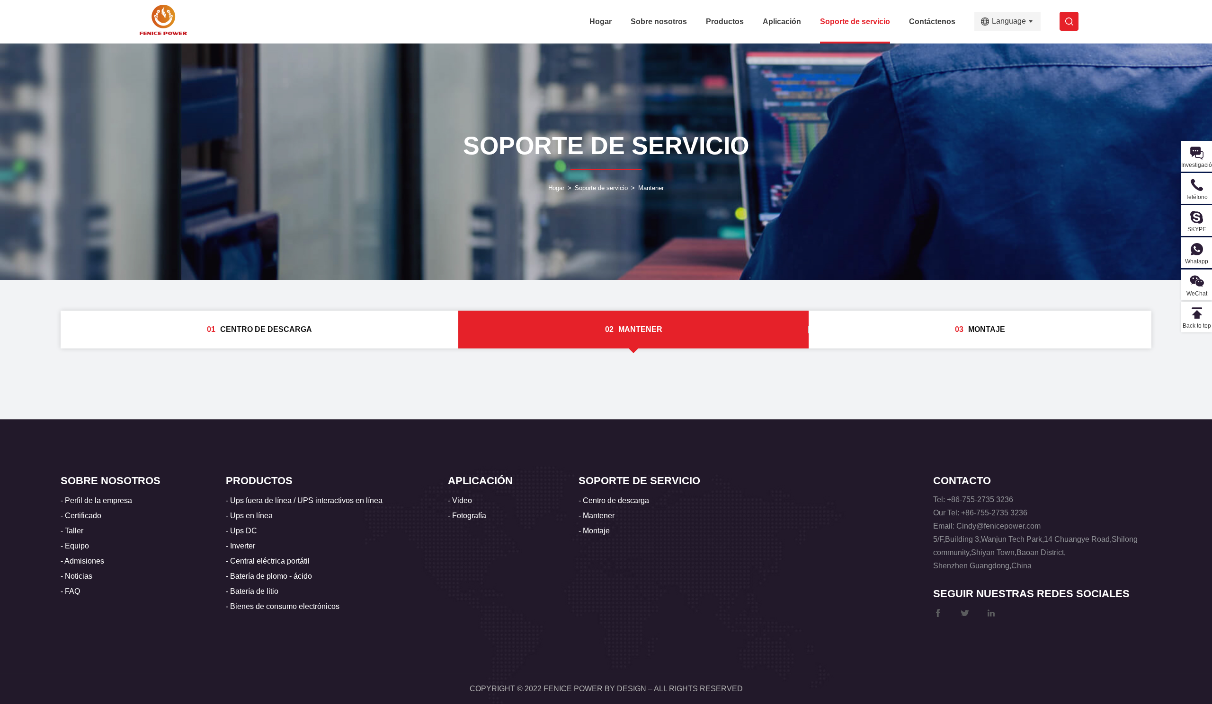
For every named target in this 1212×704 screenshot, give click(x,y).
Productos (725, 21)
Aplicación (782, 21)
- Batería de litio (252, 591)
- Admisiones (82, 561)
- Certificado (81, 516)
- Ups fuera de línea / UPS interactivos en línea (304, 500)
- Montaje (594, 531)
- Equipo (75, 546)
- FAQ (70, 591)
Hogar (600, 21)
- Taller (72, 531)
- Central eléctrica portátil (268, 561)
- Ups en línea (249, 516)
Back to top (1197, 325)
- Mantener (597, 516)
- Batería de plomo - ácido (269, 576)
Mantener (651, 187)
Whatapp (1196, 261)
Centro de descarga (259, 329)
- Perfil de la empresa (96, 500)
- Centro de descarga (614, 500)
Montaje (980, 329)
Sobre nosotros (659, 21)
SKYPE (1196, 229)
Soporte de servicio (855, 21)
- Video (460, 500)
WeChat (1196, 293)
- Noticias (76, 576)
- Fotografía (467, 516)
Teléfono (1196, 197)
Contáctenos (932, 21)
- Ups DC (241, 531)
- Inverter (240, 546)
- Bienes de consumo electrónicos (282, 606)
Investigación (1196, 165)
